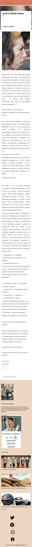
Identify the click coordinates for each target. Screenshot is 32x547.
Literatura (5, 364)
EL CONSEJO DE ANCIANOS (8, 469)
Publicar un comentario (9, 376)
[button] (3, 19)
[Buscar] (30, 3)
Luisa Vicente (9, 2)
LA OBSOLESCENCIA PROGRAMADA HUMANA (13, 488)
